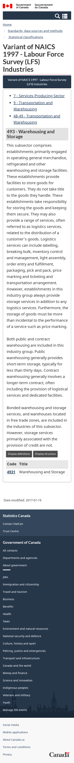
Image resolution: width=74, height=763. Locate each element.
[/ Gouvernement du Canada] (28, 6)
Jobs (5, 577)
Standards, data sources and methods (35, 31)
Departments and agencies (20, 558)
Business (8, 599)
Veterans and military (16, 695)
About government (15, 565)
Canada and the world (17, 665)
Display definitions (19, 453)
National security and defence (22, 636)
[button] (37, 16)
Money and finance (15, 673)
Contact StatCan (13, 524)
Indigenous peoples (15, 688)
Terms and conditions (17, 747)
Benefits (8, 606)
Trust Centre (11, 531)
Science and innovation (17, 680)
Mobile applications (15, 732)
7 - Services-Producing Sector (39, 95)
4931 (11, 471)
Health (7, 614)
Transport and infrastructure (21, 658)
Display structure (45, 453)
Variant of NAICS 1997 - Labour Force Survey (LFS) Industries (37, 82)
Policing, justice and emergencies (24, 651)
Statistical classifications (25, 37)
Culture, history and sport (19, 643)
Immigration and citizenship (21, 584)
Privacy (7, 754)
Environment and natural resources (25, 628)
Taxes (6, 621)
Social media (11, 725)
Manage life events (15, 710)
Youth (6, 702)
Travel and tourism (15, 592)
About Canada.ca (13, 739)
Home (7, 25)
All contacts (10, 550)
